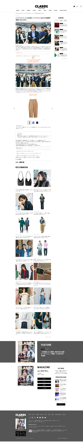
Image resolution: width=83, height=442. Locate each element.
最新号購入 (44, 378)
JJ (29, 426)
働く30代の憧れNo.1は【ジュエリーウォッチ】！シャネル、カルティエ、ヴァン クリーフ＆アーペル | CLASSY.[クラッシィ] (42, 284)
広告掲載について (40, 420)
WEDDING (28, 10)
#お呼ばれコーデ (65, 370)
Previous (64, 359)
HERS (39, 426)
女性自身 (52, 426)
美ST (43, 426)
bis (45, 426)
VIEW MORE (61, 404)
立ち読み (44, 381)
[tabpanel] (41, 352)
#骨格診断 (65, 373)
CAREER (50, 10)
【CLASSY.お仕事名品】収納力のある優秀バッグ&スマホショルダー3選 (24, 190)
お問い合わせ (50, 420)
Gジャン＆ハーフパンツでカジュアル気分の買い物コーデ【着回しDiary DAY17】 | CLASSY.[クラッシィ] (24, 237)
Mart (41, 426)
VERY (34, 426)
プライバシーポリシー (25, 438)
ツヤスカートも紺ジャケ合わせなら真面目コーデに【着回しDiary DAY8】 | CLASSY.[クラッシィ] (24, 214)
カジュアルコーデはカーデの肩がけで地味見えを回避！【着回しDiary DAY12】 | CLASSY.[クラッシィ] (42, 237)
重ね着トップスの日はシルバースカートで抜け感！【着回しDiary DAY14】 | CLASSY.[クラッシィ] (42, 260)
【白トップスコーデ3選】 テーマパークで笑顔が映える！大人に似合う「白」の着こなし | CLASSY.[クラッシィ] (42, 309)
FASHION (17, 10)
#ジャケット (34, 157)
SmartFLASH (55, 426)
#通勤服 (60, 370)
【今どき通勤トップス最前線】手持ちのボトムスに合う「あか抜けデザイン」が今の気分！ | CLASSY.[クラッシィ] (24, 333)
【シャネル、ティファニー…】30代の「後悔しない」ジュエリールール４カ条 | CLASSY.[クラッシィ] (24, 308)
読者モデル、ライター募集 (32, 421)
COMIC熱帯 (59, 426)
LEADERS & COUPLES (63, 10)
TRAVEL (45, 10)
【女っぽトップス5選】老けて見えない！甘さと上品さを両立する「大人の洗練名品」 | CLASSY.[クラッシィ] (63, 49)
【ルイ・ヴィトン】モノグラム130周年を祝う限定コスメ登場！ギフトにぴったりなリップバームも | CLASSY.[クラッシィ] (63, 25)
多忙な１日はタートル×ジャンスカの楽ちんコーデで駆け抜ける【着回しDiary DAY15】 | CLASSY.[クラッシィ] (42, 190)
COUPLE (39, 10)
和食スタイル (48, 426)
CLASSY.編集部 (19, 159)
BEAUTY (23, 10)
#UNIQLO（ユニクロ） (57, 373)
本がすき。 (35, 427)
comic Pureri (63, 426)
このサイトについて (18, 438)
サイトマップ (31, 438)
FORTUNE (55, 10)
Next (66, 359)
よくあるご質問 (46, 420)
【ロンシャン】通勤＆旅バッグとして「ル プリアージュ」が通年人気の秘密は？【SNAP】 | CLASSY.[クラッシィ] (42, 333)
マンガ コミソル (31, 427)
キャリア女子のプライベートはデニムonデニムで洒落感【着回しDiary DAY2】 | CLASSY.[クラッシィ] (24, 260)
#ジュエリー (56, 370)
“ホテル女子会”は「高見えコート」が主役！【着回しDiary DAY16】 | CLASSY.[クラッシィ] (42, 214)
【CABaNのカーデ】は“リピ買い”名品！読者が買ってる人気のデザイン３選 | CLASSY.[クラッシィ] (63, 55)
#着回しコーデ (25, 157)
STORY (36, 426)
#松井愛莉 (17, 157)
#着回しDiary (38, 157)
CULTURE (34, 10)
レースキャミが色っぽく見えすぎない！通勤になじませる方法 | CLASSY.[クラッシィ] (63, 43)
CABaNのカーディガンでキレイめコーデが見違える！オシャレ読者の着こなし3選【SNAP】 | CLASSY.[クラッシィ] (24, 284)
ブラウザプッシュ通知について (41, 421)
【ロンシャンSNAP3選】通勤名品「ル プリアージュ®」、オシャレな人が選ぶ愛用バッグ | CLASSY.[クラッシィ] (63, 31)
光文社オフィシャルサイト (56, 420)
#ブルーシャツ (21, 157)
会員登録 (36, 420)
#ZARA (62, 373)
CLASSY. (31, 426)
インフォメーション (31, 420)
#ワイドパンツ (30, 157)
